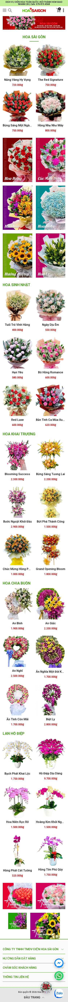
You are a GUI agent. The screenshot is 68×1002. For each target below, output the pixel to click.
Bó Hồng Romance (50, 372)
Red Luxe (17, 420)
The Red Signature (50, 79)
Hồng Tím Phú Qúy (50, 869)
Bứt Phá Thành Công (50, 521)
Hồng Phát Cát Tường (17, 870)
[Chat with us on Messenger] (58, 963)
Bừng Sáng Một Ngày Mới (17, 125)
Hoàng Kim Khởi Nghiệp (50, 822)
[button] (4, 10)
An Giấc (50, 623)
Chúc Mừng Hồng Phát (17, 569)
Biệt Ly (50, 719)
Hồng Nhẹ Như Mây (50, 125)
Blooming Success (17, 474)
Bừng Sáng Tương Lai (50, 474)
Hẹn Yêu (17, 372)
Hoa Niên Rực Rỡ (17, 822)
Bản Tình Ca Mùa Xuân (50, 420)
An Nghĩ (17, 670)
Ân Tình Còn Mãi (17, 719)
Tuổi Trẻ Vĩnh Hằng (17, 324)
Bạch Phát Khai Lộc (17, 773)
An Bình (17, 623)
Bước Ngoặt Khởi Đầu (17, 521)
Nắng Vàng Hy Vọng (17, 79)
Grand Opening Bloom (50, 569)
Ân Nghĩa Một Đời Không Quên (50, 671)
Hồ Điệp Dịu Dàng (50, 773)
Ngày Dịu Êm (50, 324)
